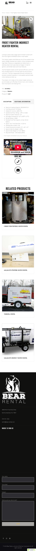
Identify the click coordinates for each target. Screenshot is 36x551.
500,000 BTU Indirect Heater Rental (15, 358)
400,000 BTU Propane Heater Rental (15, 270)
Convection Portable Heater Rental (16, 226)
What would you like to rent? (9, 500)
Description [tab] (7, 101)
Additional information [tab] (22, 101)
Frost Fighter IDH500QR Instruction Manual (15, 136)
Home (3, 13)
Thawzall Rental (9, 314)
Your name (4, 476)
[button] (31, 19)
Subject (4, 492)
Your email (4, 484)
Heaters (8, 13)
